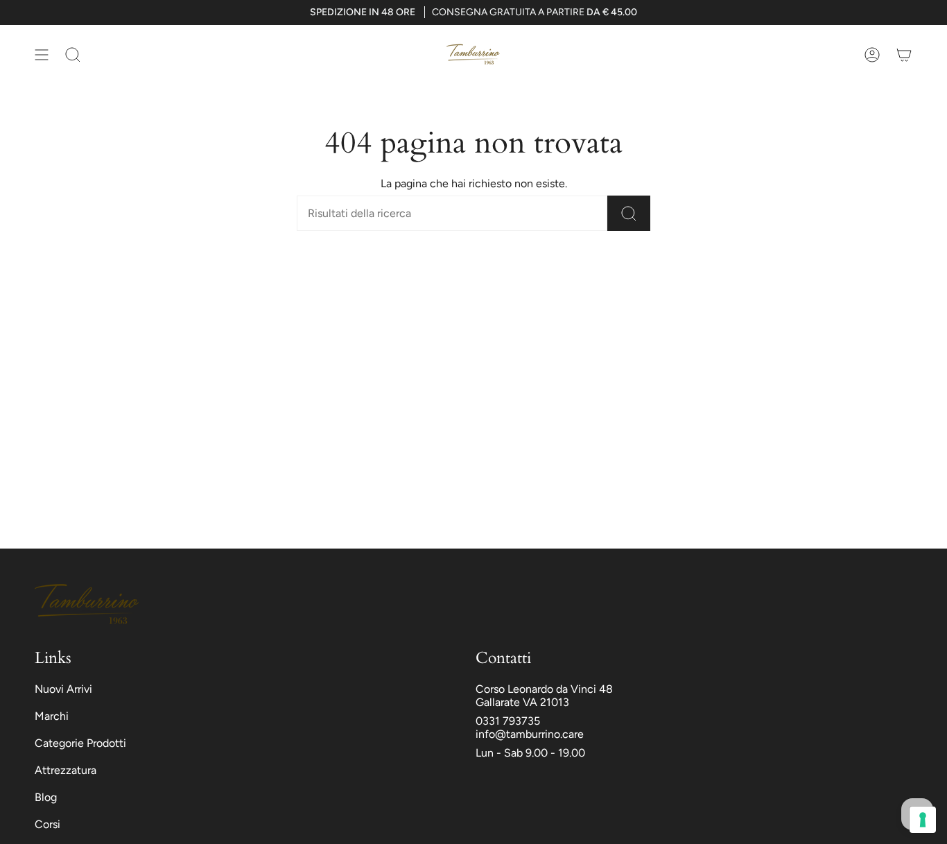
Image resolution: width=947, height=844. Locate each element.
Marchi (52, 716)
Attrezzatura (65, 770)
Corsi (47, 824)
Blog (46, 797)
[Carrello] (904, 54)
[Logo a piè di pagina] (87, 604)
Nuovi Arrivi (63, 689)
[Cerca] (628, 213)
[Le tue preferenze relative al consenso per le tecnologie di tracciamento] (923, 820)
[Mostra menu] (41, 54)
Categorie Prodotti (80, 743)
